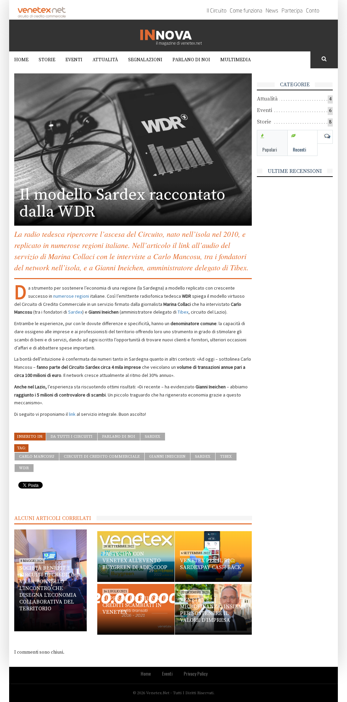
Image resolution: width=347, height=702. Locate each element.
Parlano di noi (191, 60)
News (272, 11)
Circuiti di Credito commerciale (102, 456)
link (73, 414)
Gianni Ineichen (167, 456)
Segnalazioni (145, 60)
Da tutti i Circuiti (71, 436)
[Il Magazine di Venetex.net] (173, 35)
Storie (47, 60)
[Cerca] (324, 59)
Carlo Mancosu (36, 456)
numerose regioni (71, 296)
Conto (312, 11)
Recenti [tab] (299, 149)
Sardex (75, 312)
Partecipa (292, 11)
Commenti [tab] (325, 136)
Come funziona (246, 11)
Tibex (183, 312)
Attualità (105, 60)
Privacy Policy (195, 673)
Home (21, 60)
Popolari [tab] (269, 149)
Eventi (73, 60)
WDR (24, 468)
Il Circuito (216, 11)
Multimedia (235, 60)
